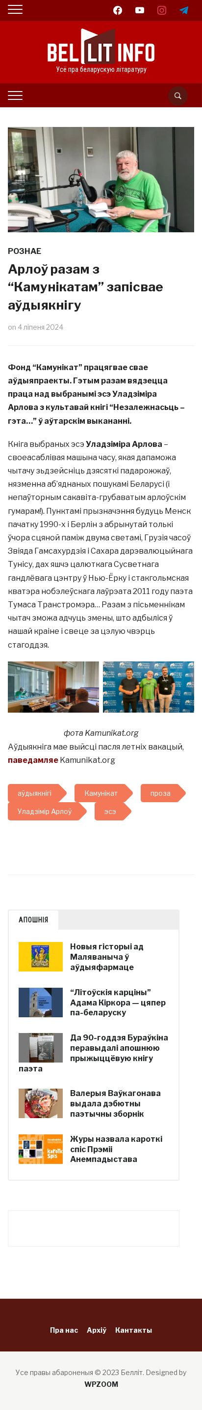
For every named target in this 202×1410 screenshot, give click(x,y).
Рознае (24, 251)
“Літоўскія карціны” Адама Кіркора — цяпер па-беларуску (118, 1003)
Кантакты (133, 1330)
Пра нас (64, 1330)
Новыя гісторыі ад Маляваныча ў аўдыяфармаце (107, 957)
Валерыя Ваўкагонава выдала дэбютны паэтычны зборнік (115, 1104)
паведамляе (33, 760)
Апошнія (34, 920)
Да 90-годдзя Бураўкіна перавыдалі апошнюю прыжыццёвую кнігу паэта (93, 1053)
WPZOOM (101, 1384)
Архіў (96, 1330)
